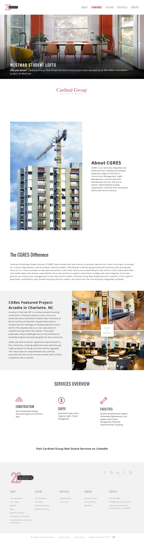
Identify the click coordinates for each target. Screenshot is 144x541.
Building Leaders (42, 505)
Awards (13, 505)
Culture (110, 7)
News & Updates (17, 513)
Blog (12, 509)
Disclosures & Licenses (20, 516)
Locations (64, 502)
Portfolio (122, 7)
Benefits (88, 505)
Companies (96, 7)
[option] (108, 330)
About (84, 7)
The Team (14, 502)
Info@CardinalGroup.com (120, 502)
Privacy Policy (64, 537)
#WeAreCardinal (42, 509)
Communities (65, 498)
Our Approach (16, 498)
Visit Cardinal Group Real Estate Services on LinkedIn (72, 448)
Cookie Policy (79, 537)
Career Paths (90, 502)
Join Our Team (90, 498)
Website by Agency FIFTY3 (99, 537)
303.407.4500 (114, 498)
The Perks (39, 502)
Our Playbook (40, 498)
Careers (135, 7)
